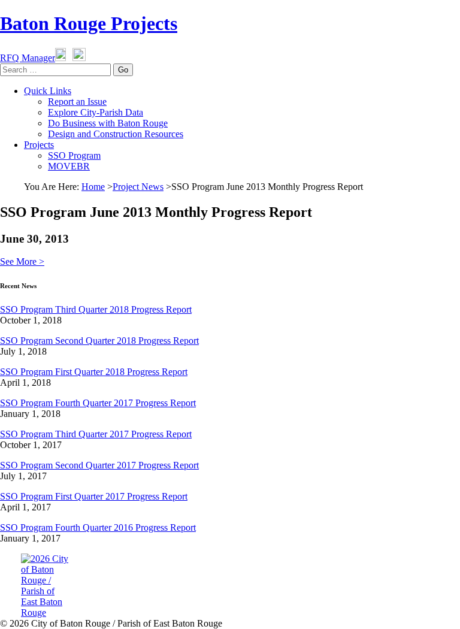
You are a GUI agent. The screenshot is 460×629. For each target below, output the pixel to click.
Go (123, 69)
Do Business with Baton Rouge (108, 123)
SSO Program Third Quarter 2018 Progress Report (96, 309)
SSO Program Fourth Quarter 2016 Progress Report (98, 527)
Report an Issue (77, 101)
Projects (39, 145)
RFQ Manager (27, 58)
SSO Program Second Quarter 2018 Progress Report (99, 340)
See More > (22, 261)
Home (93, 187)
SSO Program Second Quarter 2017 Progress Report (99, 465)
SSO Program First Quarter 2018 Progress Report (93, 372)
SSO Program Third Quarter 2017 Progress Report (96, 434)
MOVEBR (69, 166)
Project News (138, 187)
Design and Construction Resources (115, 134)
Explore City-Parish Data (95, 112)
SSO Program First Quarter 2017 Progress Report (93, 496)
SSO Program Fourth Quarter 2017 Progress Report (98, 403)
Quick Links (47, 91)
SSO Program (74, 155)
